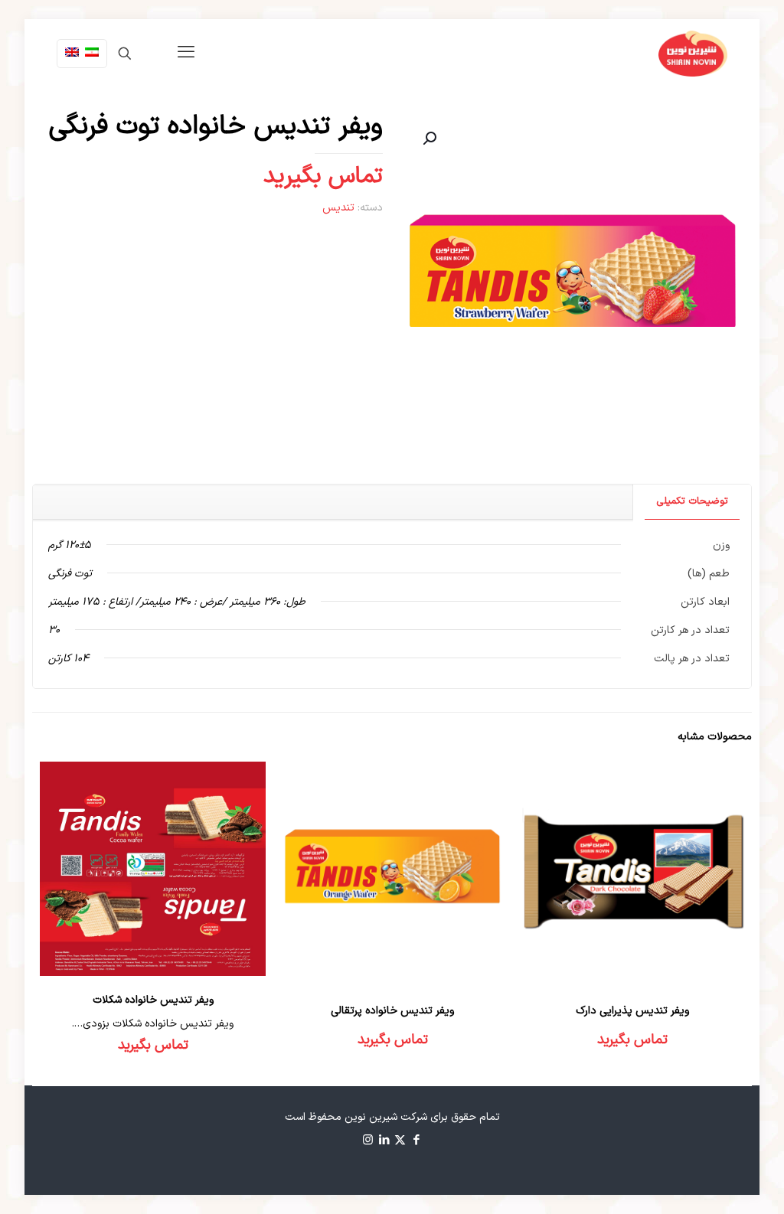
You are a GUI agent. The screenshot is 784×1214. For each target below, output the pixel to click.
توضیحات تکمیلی (692, 501)
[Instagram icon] (368, 1141)
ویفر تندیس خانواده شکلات (153, 1000)
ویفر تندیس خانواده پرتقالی (392, 1011)
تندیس (338, 208)
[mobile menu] (186, 54)
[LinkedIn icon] (384, 1141)
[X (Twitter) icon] (400, 1141)
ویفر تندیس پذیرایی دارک (632, 1011)
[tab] (691, 502)
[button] (428, 138)
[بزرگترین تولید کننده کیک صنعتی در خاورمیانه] (692, 53)
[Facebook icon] (416, 1141)
